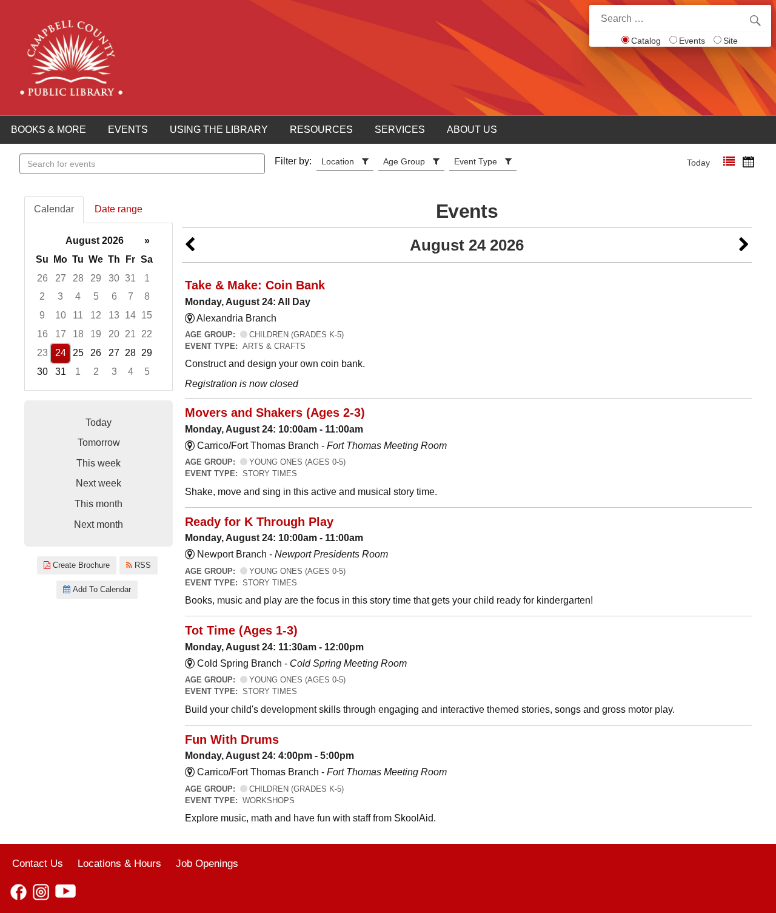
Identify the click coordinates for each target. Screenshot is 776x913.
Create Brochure (80, 565)
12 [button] (95, 315)
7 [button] (130, 296)
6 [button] (114, 296)
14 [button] (130, 315)
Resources (321, 129)
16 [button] (42, 334)
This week (98, 463)
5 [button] (96, 296)
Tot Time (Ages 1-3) (241, 630)
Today (698, 162)
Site (730, 40)
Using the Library (219, 129)
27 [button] (60, 278)
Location (337, 161)
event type (475, 161)
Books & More (48, 129)
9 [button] (42, 315)
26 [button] (42, 278)
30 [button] (114, 278)
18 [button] (78, 334)
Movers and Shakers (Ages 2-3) (275, 412)
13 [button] (114, 315)
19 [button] (95, 334)
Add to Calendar (100, 589)
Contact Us (37, 863)
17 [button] (60, 334)
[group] (98, 306)
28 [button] (78, 278)
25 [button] (78, 353)
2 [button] (42, 296)
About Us (472, 129)
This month (98, 504)
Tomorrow (99, 442)
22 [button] (146, 334)
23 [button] (42, 353)
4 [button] (78, 296)
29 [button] (95, 278)
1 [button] (147, 278)
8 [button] (147, 296)
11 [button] (78, 315)
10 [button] (60, 315)
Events (692, 40)
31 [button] (130, 278)
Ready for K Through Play (259, 521)
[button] (729, 161)
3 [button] (60, 296)
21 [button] (130, 334)
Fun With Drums (232, 739)
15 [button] (146, 315)
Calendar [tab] (54, 209)
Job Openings (207, 863)
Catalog (646, 40)
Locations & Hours (119, 863)
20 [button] (114, 334)
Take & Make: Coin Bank (255, 285)
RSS (141, 565)
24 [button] (60, 353)
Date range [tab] (118, 209)
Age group (404, 161)
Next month (98, 524)
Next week (98, 483)
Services (400, 129)
